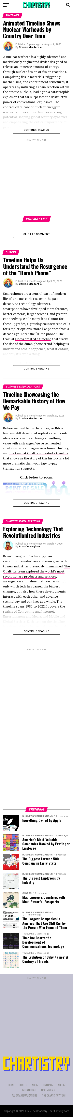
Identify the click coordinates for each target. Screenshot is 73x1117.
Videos (61, 1085)
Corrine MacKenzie (30, 47)
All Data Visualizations (24, 1095)
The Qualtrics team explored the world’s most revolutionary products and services (36, 571)
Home (11, 1085)
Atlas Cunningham (29, 546)
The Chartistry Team (53, 1095)
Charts (23, 1085)
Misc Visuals (48, 1090)
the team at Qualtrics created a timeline (38, 453)
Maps (35, 1085)
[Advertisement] (36, 178)
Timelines (48, 1085)
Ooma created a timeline (33, 339)
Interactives (29, 1090)
